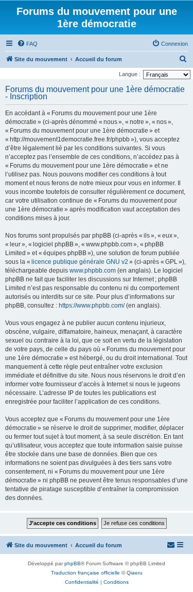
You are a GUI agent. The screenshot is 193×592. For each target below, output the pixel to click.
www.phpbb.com (92, 270)
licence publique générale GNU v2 (79, 261)
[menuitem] (27, 44)
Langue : (130, 74)
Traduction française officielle (85, 573)
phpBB (72, 563)
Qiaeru (135, 573)
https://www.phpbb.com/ (92, 305)
